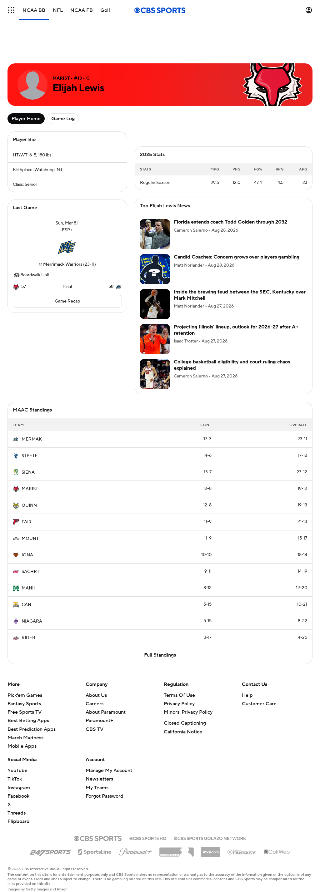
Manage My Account (109, 770)
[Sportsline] (95, 851)
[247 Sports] (50, 851)
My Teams (97, 788)
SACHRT (30, 571)
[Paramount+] (135, 850)
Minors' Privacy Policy (188, 712)
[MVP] (210, 849)
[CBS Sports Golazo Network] (210, 838)
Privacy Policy (179, 704)
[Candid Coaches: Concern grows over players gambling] (155, 269)
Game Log (63, 119)
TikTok (15, 779)
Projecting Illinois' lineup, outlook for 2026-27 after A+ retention (236, 330)
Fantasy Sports (24, 704)
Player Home (26, 119)
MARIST (30, 489)
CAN (26, 605)
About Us (96, 695)
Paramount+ (99, 720)
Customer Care (259, 704)
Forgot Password (104, 796)
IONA (27, 555)
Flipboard (19, 821)
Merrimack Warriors (62, 264)
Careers (94, 704)
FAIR (27, 522)
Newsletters (99, 779)
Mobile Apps (22, 746)
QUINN (29, 505)
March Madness (25, 738)
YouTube (18, 770)
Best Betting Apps (28, 720)
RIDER (28, 638)
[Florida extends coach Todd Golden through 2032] (155, 234)
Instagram (19, 788)
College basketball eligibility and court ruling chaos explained (232, 365)
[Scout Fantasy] (242, 852)
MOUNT (30, 538)
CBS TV (94, 729)
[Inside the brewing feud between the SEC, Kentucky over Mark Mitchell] (155, 304)
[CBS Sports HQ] (147, 838)
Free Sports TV (25, 712)
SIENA (28, 472)
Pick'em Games (25, 695)
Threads (17, 813)
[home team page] (67, 247)
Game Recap (67, 301)
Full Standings (160, 655)
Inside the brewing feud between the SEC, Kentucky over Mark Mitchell (240, 295)
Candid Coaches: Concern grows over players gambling (237, 257)
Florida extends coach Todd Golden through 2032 (230, 222)
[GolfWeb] (277, 852)
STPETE (30, 456)
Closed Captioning (185, 723)
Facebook (18, 796)
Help (247, 695)
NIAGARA (32, 621)
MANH (29, 588)
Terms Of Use (179, 695)
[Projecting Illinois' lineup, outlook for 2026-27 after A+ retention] (155, 339)
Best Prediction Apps (32, 729)
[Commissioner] (176, 850)
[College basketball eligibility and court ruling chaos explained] (155, 374)
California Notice (183, 732)
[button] (11, 10)
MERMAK (32, 439)
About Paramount (106, 712)
